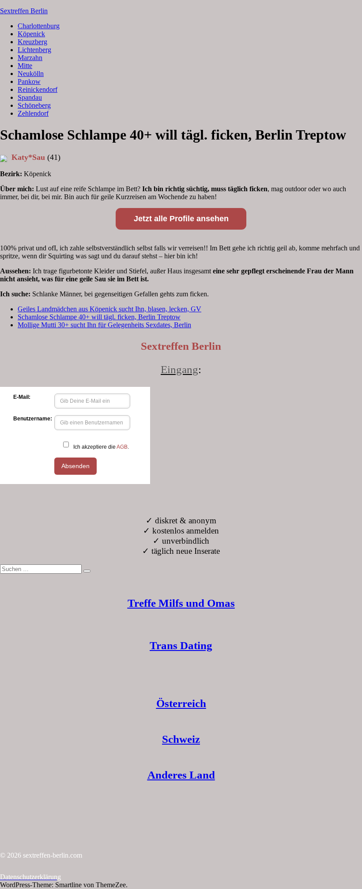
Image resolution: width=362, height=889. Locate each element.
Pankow (29, 81)
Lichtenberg (34, 49)
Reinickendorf (37, 89)
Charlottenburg (39, 26)
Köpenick (31, 34)
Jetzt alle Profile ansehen (181, 218)
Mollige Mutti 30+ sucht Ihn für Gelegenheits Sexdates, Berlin (104, 325)
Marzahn (30, 57)
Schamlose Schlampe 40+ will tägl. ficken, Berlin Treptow (99, 317)
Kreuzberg (32, 41)
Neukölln (31, 73)
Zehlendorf (33, 113)
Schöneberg (34, 105)
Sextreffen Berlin (24, 11)
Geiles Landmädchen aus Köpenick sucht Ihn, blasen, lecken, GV (109, 309)
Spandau (30, 97)
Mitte (25, 65)
